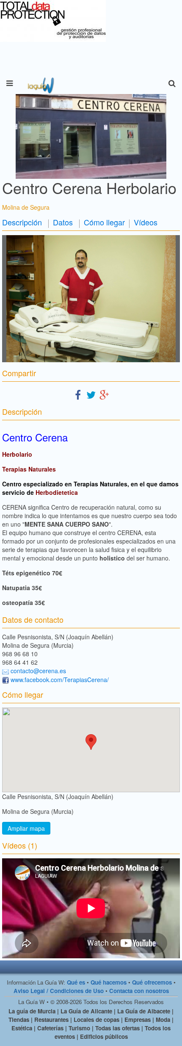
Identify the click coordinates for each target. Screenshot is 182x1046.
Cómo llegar (104, 222)
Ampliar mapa (26, 828)
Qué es (76, 982)
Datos (63, 222)
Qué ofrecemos (152, 982)
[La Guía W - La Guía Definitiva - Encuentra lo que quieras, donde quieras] (40, 83)
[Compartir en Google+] (104, 394)
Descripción (22, 222)
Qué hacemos (109, 982)
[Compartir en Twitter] (91, 394)
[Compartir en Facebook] (78, 394)
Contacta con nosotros (139, 991)
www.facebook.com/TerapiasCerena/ (60, 679)
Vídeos (145, 222)
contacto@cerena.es (38, 670)
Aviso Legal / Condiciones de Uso (59, 991)
